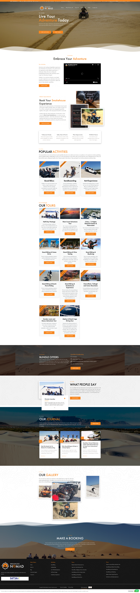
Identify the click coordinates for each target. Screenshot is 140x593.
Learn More (49, 192)
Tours (76, 7)
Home (62, 7)
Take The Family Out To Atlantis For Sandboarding (48, 447)
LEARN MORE (70, 233)
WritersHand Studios (84, 588)
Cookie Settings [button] (131, 591)
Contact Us (94, 7)
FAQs (89, 7)
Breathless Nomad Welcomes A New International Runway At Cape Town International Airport (90, 445)
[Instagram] (91, 587)
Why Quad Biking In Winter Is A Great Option (70, 447)
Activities (82, 7)
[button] (137, 591)
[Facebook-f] (89, 587)
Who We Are (69, 7)
